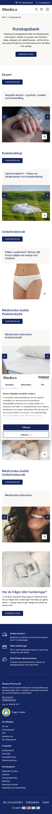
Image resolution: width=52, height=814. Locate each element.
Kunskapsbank (8, 730)
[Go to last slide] (4, 116)
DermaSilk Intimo (9, 757)
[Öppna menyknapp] (47, 9)
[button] (13, 712)
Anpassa (24, 435)
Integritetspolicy (32, 802)
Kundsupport (44, 3)
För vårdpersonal (26, 3)
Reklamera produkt (10, 784)
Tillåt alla (26, 427)
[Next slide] (47, 116)
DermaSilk (6, 754)
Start (4, 17)
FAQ (4, 733)
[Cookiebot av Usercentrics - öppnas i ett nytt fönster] (38, 377)
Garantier (6, 774)
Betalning (6, 781)
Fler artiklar (12, 82)
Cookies (45, 802)
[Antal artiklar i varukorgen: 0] (41, 9)
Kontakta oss (26, 54)
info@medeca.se (9, 700)
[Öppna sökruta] (36, 9)
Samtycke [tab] (9, 385)
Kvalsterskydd (8, 750)
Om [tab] (42, 385)
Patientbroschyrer (9, 760)
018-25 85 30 (7, 697)
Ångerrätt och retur (10, 771)
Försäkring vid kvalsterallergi (14, 788)
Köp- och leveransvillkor (13, 802)
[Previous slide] (4, 273)
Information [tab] (26, 385)
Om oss (5, 726)
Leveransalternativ (9, 778)
